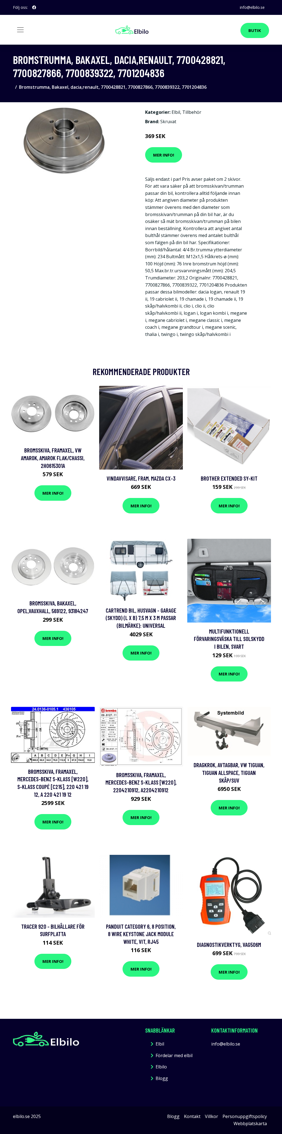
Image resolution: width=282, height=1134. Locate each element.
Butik (254, 30)
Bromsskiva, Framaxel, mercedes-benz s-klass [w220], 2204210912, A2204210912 (141, 782)
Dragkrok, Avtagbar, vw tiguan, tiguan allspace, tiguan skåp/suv (229, 772)
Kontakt (192, 1116)
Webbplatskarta (250, 1123)
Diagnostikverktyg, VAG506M (229, 944)
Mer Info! (163, 155)
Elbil (176, 112)
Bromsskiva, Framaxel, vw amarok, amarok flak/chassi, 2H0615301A (53, 458)
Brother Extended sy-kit (229, 478)
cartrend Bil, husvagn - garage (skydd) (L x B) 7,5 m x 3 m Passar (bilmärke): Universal (141, 618)
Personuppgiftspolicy (245, 1116)
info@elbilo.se (252, 7)
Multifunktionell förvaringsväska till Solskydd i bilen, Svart (229, 639)
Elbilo (161, 1067)
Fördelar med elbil (174, 1055)
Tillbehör (191, 112)
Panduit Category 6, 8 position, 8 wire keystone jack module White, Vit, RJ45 (141, 934)
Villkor (211, 1116)
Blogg (162, 1078)
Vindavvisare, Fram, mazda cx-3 (141, 478)
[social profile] (34, 7)
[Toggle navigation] (20, 30)
